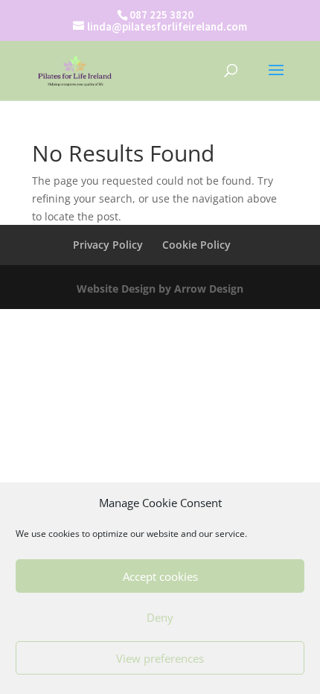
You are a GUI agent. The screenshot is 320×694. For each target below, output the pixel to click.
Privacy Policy (108, 245)
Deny (160, 617)
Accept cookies (160, 576)
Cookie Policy (196, 245)
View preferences (160, 658)
